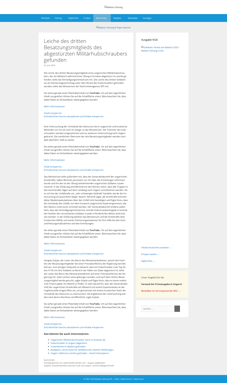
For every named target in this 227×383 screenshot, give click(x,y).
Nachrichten (101, 18)
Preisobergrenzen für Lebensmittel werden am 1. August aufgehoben (74, 363)
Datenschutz (125, 379)
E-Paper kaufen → (150, 254)
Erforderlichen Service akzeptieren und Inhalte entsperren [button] (74, 116)
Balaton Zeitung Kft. (104, 379)
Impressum (139, 379)
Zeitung (58, 18)
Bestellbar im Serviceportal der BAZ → (160, 290)
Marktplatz (133, 18)
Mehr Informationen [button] (54, 106)
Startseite (45, 18)
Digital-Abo (73, 18)
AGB (116, 379)
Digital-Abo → (148, 260)
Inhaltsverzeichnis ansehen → (156, 247)
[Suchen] (177, 309)
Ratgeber (117, 18)
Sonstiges (147, 18)
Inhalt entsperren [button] (53, 113)
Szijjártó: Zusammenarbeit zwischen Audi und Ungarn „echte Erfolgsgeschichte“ (79, 365)
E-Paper (87, 18)
